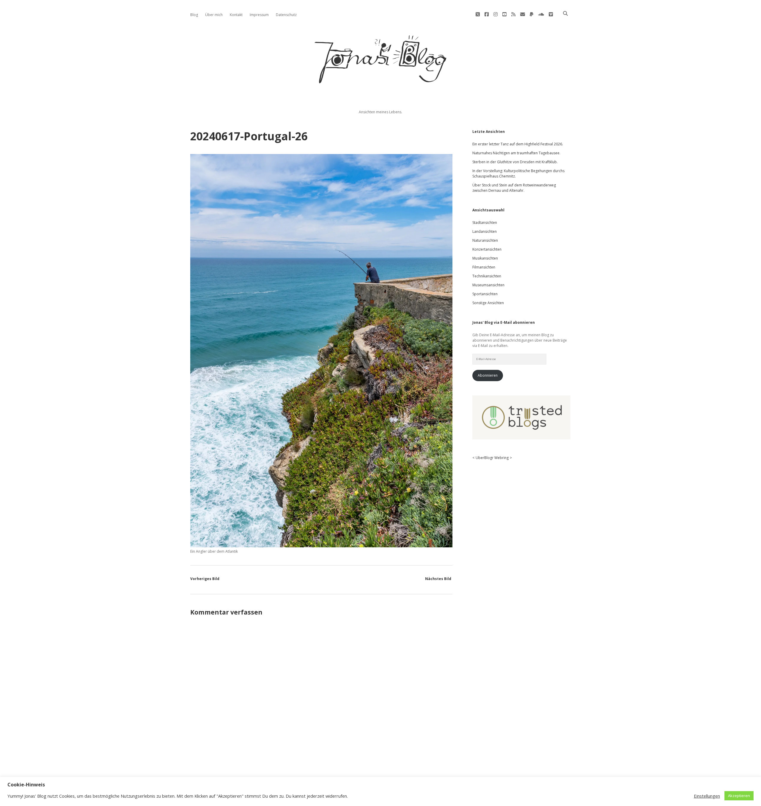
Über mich (214, 14)
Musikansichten (485, 258)
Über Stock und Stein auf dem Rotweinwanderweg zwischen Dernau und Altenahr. (514, 188)
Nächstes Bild (438, 578)
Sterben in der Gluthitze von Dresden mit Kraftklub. (515, 161)
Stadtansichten (484, 222)
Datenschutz (286, 14)
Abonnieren (488, 375)
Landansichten (484, 231)
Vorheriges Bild (204, 578)
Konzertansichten (486, 249)
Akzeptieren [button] (739, 795)
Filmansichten (483, 267)
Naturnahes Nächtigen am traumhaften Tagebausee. (516, 152)
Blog (194, 14)
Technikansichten (486, 276)
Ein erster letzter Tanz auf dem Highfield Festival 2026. (517, 144)
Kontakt (236, 14)
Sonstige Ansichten (488, 302)
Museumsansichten (488, 284)
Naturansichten (485, 240)
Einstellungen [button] (707, 796)
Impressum (259, 14)
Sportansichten (485, 293)
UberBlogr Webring (492, 457)
